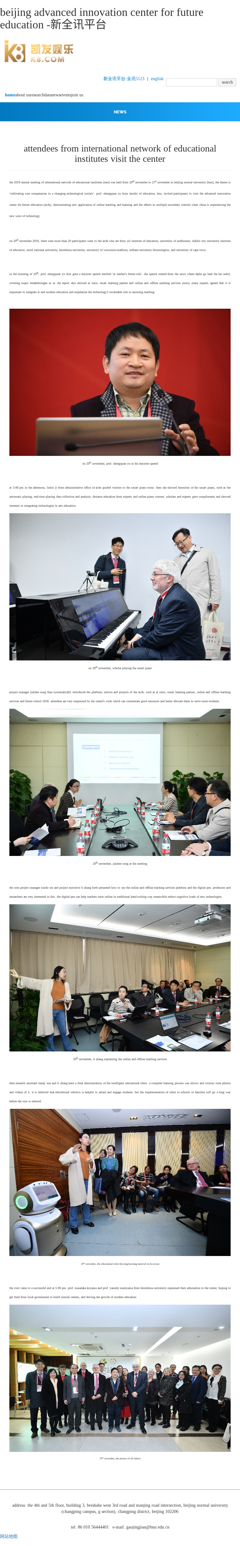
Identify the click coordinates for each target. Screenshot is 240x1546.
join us (77, 95)
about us (22, 95)
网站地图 (9, 1536)
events (65, 95)
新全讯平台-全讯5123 (123, 78)
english (157, 78)
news (56, 95)
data (48, 95)
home (10, 95)
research (37, 95)
